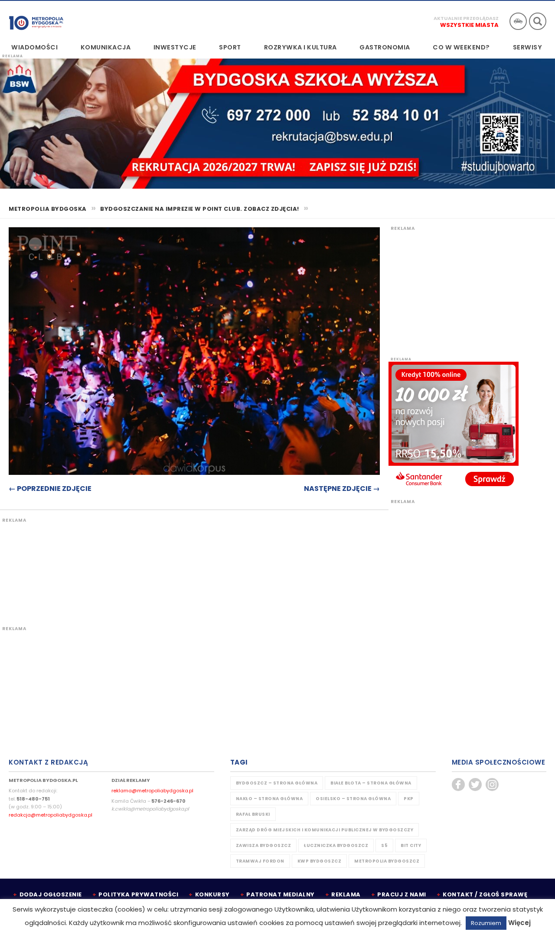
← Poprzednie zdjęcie (50, 489)
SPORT (230, 47)
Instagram (492, 784)
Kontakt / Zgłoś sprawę (485, 894)
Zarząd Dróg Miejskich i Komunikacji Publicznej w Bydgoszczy (325, 830)
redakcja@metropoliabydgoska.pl (50, 814)
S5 (384, 845)
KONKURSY (212, 894)
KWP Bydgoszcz (319, 861)
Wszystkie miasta (469, 25)
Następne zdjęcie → (342, 489)
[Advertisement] (162, 566)
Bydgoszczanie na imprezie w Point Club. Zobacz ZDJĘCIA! (199, 209)
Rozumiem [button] (486, 923)
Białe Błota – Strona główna (370, 783)
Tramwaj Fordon (260, 861)
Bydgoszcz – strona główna (277, 783)
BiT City (411, 845)
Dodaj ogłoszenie (51, 894)
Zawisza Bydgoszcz (263, 845)
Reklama (346, 894)
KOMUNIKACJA (106, 47)
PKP (409, 798)
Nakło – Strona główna (269, 798)
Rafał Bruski (253, 814)
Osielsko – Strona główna (353, 798)
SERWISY (527, 47)
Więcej (519, 922)
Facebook (458, 784)
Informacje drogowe (518, 21)
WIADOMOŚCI (34, 47)
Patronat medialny (280, 894)
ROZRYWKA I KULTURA (300, 47)
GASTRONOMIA (384, 47)
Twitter (475, 784)
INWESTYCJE (174, 47)
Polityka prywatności (138, 894)
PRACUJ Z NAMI (401, 894)
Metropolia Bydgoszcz (386, 861)
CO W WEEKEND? (461, 47)
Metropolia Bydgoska (36, 20)
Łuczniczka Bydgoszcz (336, 845)
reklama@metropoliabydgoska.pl (152, 790)
